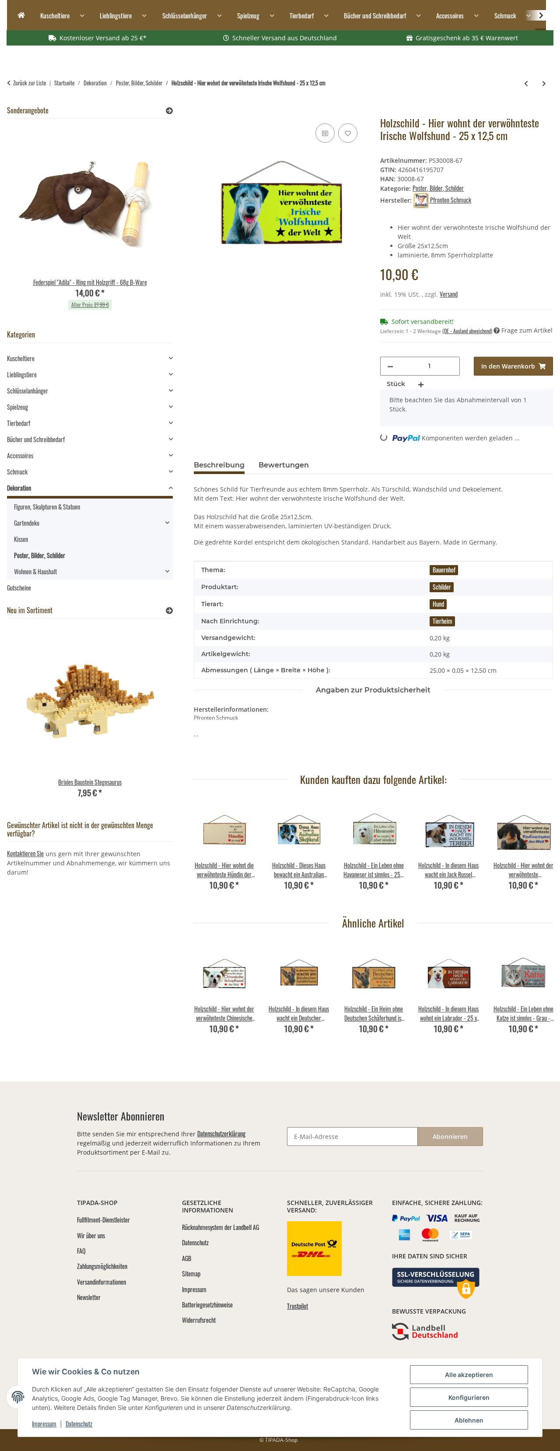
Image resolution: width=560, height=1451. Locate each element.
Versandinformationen (101, 1281)
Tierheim (442, 620)
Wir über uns (91, 1235)
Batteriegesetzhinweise (207, 1304)
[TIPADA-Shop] (18, 15)
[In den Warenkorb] (201, 111)
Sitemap (191, 1273)
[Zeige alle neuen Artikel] (169, 610)
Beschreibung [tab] (219, 465)
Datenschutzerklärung (221, 1133)
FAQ (81, 1250)
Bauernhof (444, 569)
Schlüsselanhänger (27, 390)
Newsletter (89, 1297)
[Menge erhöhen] (420, 384)
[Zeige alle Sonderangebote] (169, 110)
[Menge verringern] (390, 366)
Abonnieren (450, 1136)
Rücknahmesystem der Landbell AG (220, 1227)
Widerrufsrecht (199, 1320)
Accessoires (20, 455)
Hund (438, 603)
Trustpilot (297, 1305)
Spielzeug (17, 406)
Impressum (44, 1423)
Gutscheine (19, 587)
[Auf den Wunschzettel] (347, 133)
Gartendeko (26, 522)
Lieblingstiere (22, 374)
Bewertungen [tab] (284, 465)
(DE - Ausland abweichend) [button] (467, 330)
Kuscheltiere (21, 358)
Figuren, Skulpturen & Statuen (47, 506)
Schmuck (17, 471)
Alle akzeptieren (469, 1374)
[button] (535, 15)
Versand (449, 294)
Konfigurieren (469, 1397)
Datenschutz (79, 1423)
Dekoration (19, 487)
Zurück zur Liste (29, 83)
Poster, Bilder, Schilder (438, 188)
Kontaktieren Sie (25, 853)
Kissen (21, 539)
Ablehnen (469, 1420)
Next (539, 851)
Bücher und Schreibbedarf (36, 439)
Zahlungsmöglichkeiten (102, 1266)
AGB (186, 1258)
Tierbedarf (18, 423)
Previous (208, 851)
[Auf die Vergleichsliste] (325, 133)
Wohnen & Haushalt (35, 571)
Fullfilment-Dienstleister (103, 1219)
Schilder (442, 586)
